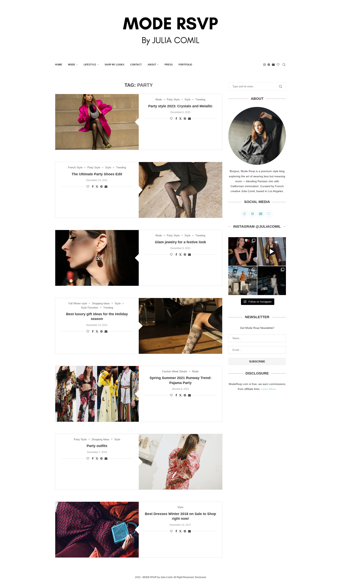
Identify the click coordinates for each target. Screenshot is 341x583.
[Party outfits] (180, 462)
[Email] (273, 64)
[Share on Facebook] (176, 118)
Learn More (268, 389)
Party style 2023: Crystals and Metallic (180, 106)
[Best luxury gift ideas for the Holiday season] (180, 326)
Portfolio (185, 64)
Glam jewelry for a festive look (180, 242)
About (152, 64)
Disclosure (200, 577)
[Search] (284, 64)
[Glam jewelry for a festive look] (97, 258)
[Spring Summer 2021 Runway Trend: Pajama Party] (97, 394)
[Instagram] (264, 64)
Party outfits (97, 446)
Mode (71, 64)
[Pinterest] (269, 64)
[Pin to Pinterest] (185, 118)
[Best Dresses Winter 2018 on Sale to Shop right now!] (97, 530)
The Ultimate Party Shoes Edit (97, 174)
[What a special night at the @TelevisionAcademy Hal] (242, 251)
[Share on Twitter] (180, 118)
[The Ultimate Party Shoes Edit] (180, 190)
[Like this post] (171, 118)
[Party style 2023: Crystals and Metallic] (97, 122)
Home (58, 64)
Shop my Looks (114, 64)
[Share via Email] (189, 118)
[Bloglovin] (278, 64)
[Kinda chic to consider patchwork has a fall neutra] (271, 251)
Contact (136, 64)
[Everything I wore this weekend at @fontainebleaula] (271, 280)
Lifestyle (90, 64)
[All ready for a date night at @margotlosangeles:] (242, 280)
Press (169, 64)
